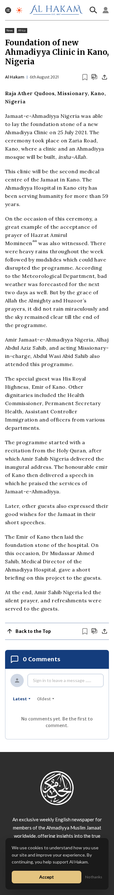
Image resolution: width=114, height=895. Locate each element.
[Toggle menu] (8, 10)
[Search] (93, 10)
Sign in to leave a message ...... (62, 680)
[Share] (104, 77)
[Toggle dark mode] (19, 10)
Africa (22, 30)
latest (20, 699)
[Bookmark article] (85, 77)
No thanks (93, 877)
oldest (44, 699)
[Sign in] (106, 10)
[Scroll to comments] (94, 77)
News (9, 30)
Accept (46, 877)
